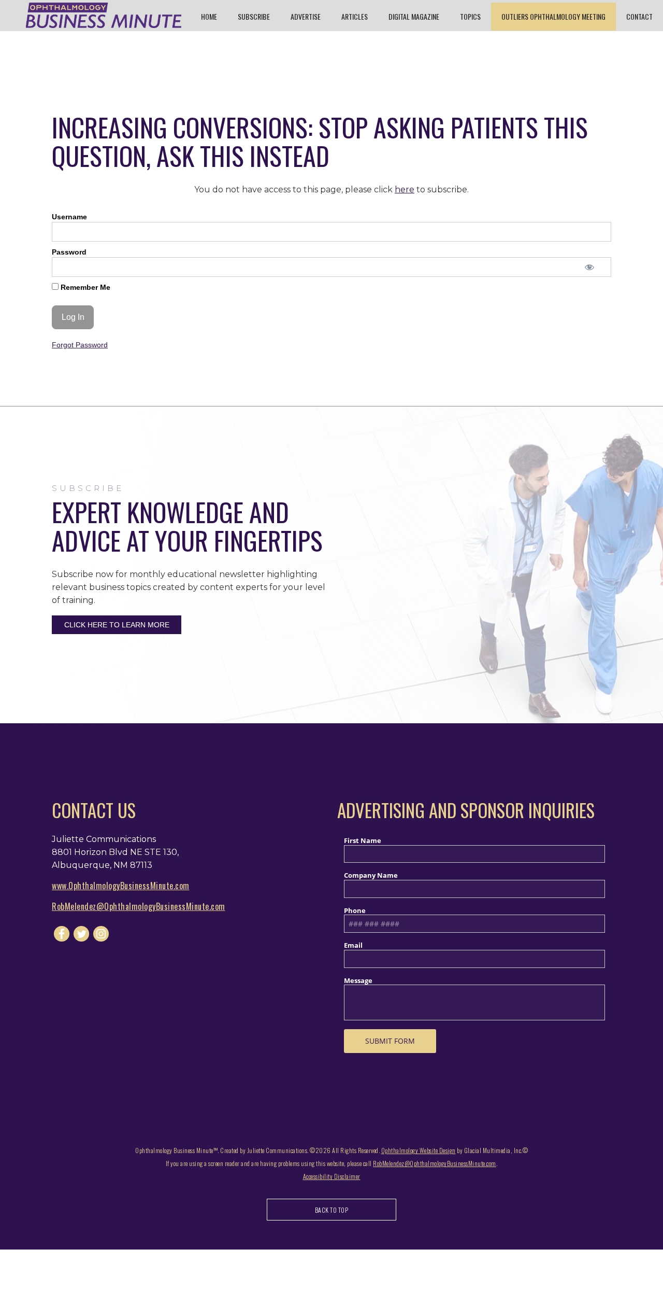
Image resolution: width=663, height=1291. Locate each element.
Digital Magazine (413, 16)
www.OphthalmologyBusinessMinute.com (121, 885)
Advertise (306, 16)
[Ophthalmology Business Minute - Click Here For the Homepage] (103, 15)
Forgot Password (80, 345)
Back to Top (332, 1209)
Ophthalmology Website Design (418, 1150)
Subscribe (254, 16)
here (404, 189)
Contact (639, 16)
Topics (470, 16)
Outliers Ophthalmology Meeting (553, 16)
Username (69, 217)
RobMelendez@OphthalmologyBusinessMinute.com (138, 906)
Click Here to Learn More (116, 625)
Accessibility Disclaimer (332, 1176)
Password (69, 252)
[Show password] (589, 267)
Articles (354, 16)
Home (209, 16)
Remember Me (84, 287)
